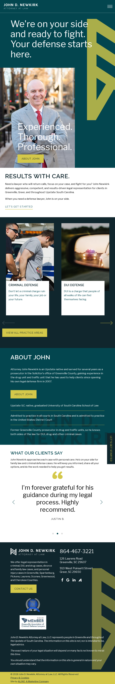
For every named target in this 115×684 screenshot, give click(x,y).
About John (31, 158)
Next (106, 322)
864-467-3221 (77, 551)
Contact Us (23, 588)
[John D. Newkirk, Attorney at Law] (19, 6)
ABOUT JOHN (23, 394)
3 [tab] (61, 534)
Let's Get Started (19, 206)
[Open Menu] (109, 6)
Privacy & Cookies (19, 678)
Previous (8, 322)
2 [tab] (57, 534)
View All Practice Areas (24, 332)
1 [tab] (53, 534)
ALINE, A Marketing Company (33, 681)
